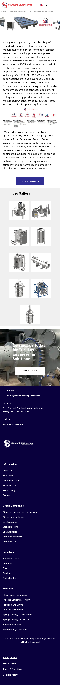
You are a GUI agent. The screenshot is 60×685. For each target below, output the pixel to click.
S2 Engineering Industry (15, 517)
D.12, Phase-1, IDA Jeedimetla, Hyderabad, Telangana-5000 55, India (23, 410)
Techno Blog (9, 490)
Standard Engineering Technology (20, 512)
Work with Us (9, 485)
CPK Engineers (10, 531)
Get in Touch (30, 370)
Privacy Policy (10, 657)
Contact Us (9, 495)
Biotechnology (10, 578)
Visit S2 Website (30, 181)
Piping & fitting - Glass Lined (17, 614)
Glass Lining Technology (15, 594)
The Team (8, 475)
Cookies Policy (10, 674)
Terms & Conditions (13, 669)
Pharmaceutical (11, 558)
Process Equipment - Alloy (16, 599)
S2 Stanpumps (10, 521)
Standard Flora (10, 526)
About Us (7, 470)
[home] (12, 5)
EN (46, 5)
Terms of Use (9, 663)
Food (5, 568)
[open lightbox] (19, 210)
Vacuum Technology (13, 609)
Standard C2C (10, 541)
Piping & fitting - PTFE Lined (17, 619)
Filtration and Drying (13, 604)
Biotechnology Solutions (15, 629)
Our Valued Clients (12, 480)
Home (3, 11)
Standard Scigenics (12, 536)
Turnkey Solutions (12, 624)
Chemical (7, 563)
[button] (56, 5)
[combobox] (44, 5)
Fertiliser (7, 573)
